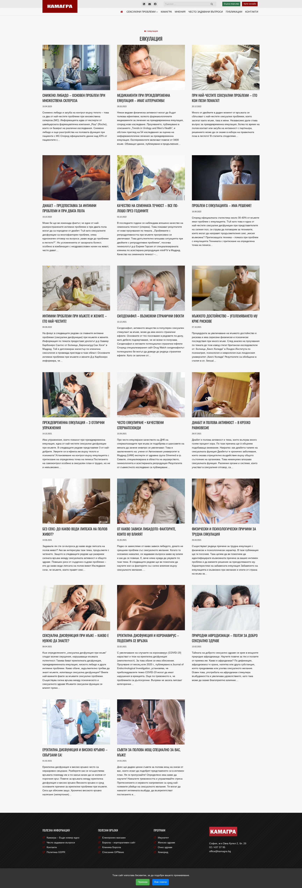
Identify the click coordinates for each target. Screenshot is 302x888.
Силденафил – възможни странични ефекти (150, 315)
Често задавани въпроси (205, 11)
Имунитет (163, 837)
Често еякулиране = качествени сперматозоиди (140, 425)
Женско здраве (166, 842)
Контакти (251, 11)
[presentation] (76, 67)
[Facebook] (155, 4)
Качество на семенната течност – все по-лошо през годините (147, 208)
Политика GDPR (56, 852)
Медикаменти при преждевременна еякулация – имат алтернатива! (143, 98)
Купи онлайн (250, 4)
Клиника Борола (111, 847)
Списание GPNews (113, 852)
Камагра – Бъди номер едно (63, 837)
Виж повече (160, 882)
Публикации (234, 11)
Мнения (180, 11)
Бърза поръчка (231, 4)
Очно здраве (165, 847)
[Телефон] (144, 4)
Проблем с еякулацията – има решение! (221, 205)
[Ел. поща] (149, 4)
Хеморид (163, 852)
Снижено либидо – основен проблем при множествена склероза (73, 98)
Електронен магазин (114, 837)
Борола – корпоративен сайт (118, 842)
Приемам (143, 882)
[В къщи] (145, 31)
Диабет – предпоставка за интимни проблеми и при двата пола (69, 208)
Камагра (166, 11)
